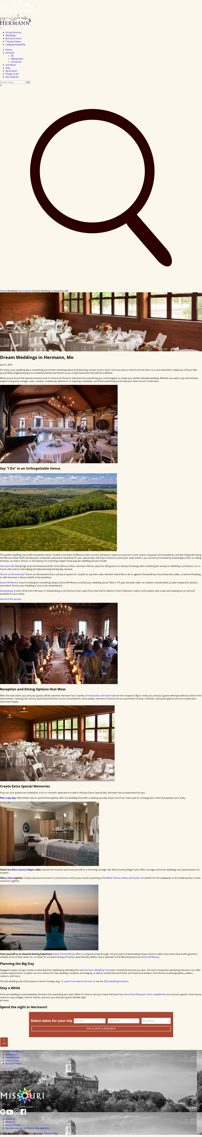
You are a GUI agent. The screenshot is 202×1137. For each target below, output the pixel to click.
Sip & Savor (11, 70)
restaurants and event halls (102, 695)
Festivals (9, 52)
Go (28, 82)
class (10, 877)
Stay (7, 67)
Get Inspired (11, 76)
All (12, 55)
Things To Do (12, 73)
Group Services (13, 32)
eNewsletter (11, 1054)
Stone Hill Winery (150, 957)
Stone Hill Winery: (9, 582)
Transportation (13, 41)
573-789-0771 (7, 1080)
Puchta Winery (67, 953)
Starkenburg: (6, 590)
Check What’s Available (100, 1028)
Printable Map (12, 1057)
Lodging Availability (15, 44)
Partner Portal (12, 1125)
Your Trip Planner (14, 1051)
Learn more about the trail (78, 981)
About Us (10, 1119)
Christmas (16, 61)
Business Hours (13, 38)
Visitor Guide (12, 1060)
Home (3, 290)
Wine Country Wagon (23, 869)
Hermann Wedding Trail (96, 970)
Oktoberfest (17, 58)
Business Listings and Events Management (27, 1128)
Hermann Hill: (7, 566)
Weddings (10, 35)
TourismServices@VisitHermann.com (19, 1083)
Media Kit (10, 1122)
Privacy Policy (51, 1133)
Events (8, 49)
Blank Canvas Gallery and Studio (123, 877)
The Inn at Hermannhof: (12, 574)
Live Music (10, 64)
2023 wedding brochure (116, 981)
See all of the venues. (11, 599)
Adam (56, 953)
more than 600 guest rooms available (143, 994)
